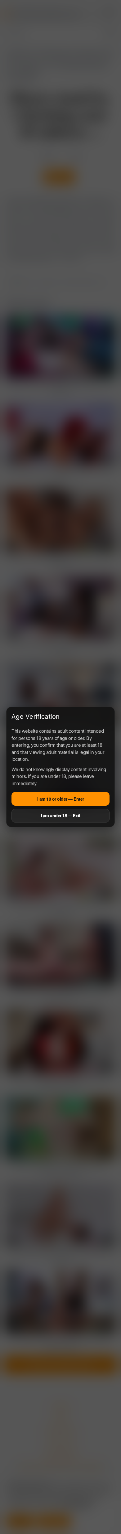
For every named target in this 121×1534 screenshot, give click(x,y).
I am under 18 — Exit (60, 815)
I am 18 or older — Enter (60, 799)
